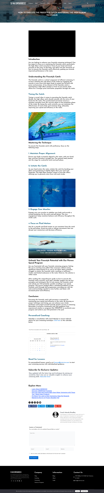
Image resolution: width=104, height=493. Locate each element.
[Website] (67, 449)
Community (42, 3)
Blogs (36, 3)
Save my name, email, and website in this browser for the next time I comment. (48, 453)
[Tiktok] (21, 481)
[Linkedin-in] (35, 402)
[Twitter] (37, 402)
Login (65, 3)
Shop (60, 3)
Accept (77, 491)
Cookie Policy (84, 491)
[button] (32, 406)
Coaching (54, 3)
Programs (31, 3)
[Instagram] (32, 402)
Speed (70, 3)
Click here (57, 320)
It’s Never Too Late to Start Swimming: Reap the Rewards (50, 396)
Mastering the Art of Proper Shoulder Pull (45, 398)
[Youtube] (40, 402)
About (48, 3)
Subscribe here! (45, 376)
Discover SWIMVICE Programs (42, 391)
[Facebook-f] (30, 402)
